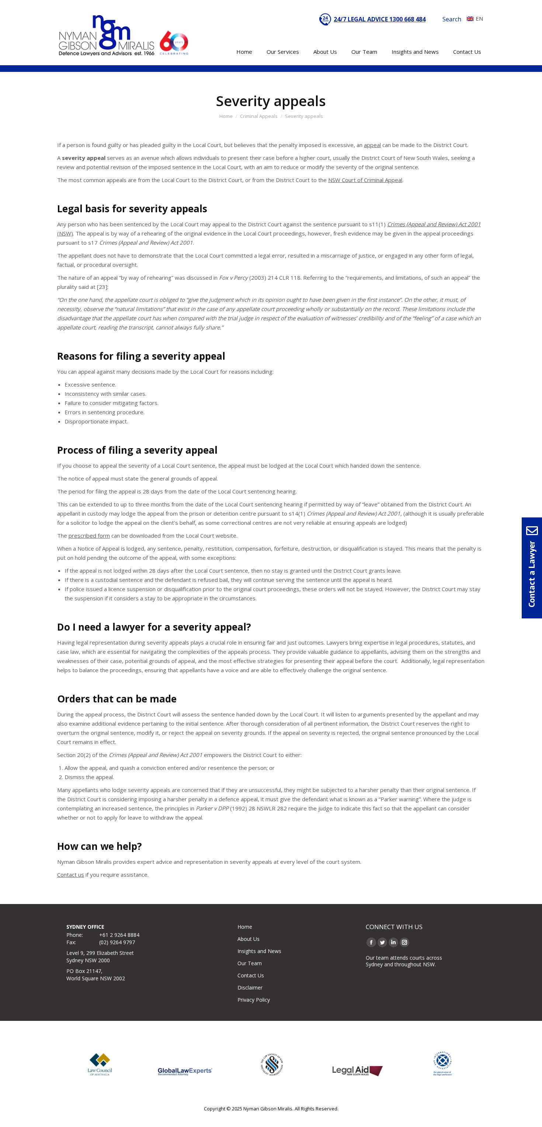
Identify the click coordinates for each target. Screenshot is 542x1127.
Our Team (249, 963)
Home (244, 926)
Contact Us (250, 975)
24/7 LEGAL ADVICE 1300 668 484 (379, 19)
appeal (372, 145)
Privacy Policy (253, 999)
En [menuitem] (479, 18)
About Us (248, 938)
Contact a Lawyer (531, 574)
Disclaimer (250, 987)
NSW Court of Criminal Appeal (365, 180)
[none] (473, 18)
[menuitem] (473, 18)
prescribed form (89, 535)
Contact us (70, 874)
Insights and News (259, 951)
